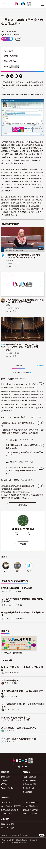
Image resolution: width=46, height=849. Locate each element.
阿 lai (7, 710)
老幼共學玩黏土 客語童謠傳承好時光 (18, 727)
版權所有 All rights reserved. (14, 66)
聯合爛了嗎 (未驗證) (10, 480)
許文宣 (7, 741)
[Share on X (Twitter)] (12, 76)
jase (5, 571)
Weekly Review (7, 788)
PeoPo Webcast (29, 780)
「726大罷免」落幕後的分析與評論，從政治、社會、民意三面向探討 (25, 301)
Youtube (26, 766)
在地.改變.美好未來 (31, 810)
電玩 (15, 61)
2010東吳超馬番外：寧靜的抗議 (16, 588)
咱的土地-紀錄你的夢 (9, 810)
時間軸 (4, 784)
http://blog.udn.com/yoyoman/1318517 (18, 491)
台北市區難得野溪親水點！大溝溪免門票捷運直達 (22, 705)
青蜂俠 (29, 571)
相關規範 (5, 780)
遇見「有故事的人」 (31, 813)
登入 (30, 372)
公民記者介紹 (28, 788)
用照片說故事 (6, 813)
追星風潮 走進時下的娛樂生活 (15, 717)
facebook (19, 766)
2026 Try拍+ (6, 802)
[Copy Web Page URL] (20, 76)
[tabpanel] (22, 436)
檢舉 (18, 39)
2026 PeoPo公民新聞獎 (11, 806)
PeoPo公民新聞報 (30, 777)
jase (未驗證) (7, 379)
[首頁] (23, 4)
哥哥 (17, 571)
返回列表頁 (22, 505)
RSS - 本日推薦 (7, 827)
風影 (6, 683)
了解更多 (23, 544)
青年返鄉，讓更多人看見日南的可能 (18, 738)
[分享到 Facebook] (7, 76)
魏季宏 (8, 305)
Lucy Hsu (9, 260)
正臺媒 (8, 350)
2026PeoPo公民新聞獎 (11, 653)
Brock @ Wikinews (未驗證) (13, 417)
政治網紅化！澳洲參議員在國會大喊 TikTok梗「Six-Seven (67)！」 (23, 256)
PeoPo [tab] (19, 366)
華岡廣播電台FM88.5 (13, 720)
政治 (11, 61)
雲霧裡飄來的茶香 (10, 680)
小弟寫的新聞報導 (34, 94)
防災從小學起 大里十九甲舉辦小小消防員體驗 (22, 668)
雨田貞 (7, 731)
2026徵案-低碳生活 (31, 802)
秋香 (6, 696)
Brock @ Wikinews (23, 528)
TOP (41, 835)
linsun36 (8, 673)
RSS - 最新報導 (7, 824)
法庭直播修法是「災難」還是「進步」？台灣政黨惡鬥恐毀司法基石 (22, 346)
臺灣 (11, 51)
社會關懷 (13, 56)
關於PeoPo (6, 777)
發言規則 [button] (40, 366)
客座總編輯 (27, 791)
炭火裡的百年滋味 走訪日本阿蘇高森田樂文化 (22, 692)
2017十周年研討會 (30, 806)
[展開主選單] (3, 4)
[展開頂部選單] (42, 4)
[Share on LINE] (16, 76)
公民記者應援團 (29, 784)
